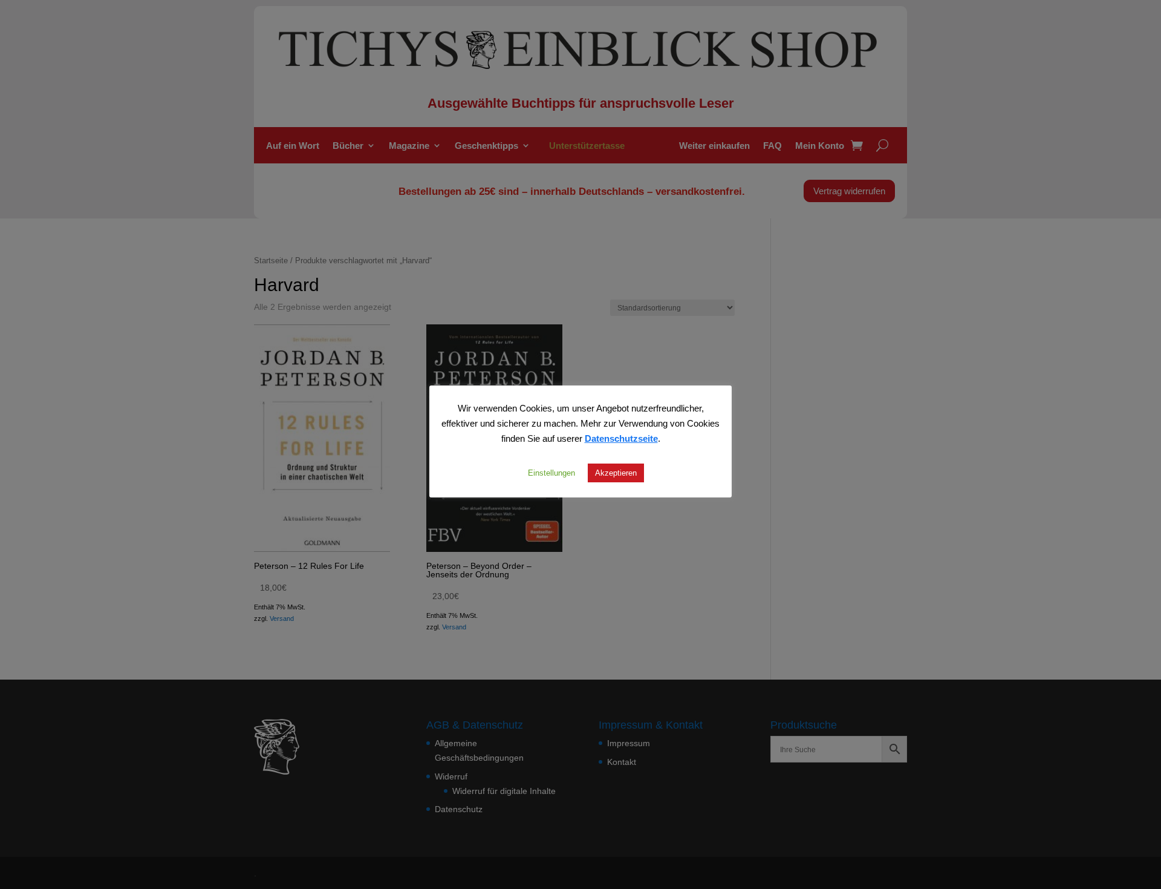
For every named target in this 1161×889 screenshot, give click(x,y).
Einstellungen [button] (551, 472)
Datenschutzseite (621, 438)
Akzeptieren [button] (616, 472)
